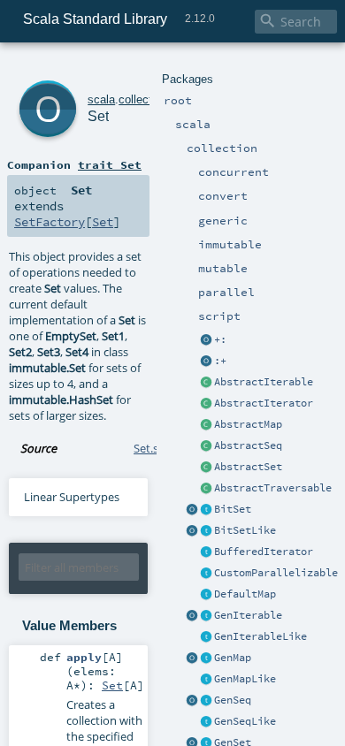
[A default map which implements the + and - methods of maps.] (206, 595)
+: (220, 339)
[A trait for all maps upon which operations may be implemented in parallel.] (206, 680)
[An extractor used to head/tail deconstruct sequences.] (206, 340)
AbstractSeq (248, 445)
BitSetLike (245, 530)
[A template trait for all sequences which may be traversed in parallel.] (206, 722)
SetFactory (49, 222)
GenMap (232, 657)
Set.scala (156, 448)
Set (98, 116)
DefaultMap (245, 594)
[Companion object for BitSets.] (192, 531)
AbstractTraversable (273, 488)
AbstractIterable (263, 382)
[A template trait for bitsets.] (206, 531)
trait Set (110, 164)
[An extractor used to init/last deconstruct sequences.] (206, 361)
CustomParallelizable (276, 573)
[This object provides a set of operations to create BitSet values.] (192, 510)
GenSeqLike (245, 721)
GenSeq (232, 700)
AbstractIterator (263, 403)
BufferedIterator (263, 551)
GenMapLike (245, 679)
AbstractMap (248, 424)
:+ (220, 360)
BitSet (232, 509)
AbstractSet (248, 467)
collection (143, 99)
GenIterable (248, 615)
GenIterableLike (260, 636)
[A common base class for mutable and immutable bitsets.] (206, 510)
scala (101, 99)
